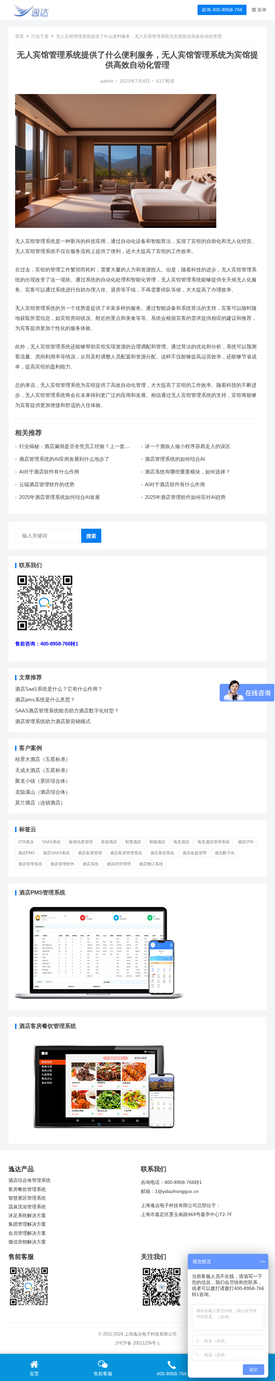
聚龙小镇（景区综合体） (42, 781)
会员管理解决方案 (27, 1233)
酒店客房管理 (90, 853)
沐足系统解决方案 (27, 1215)
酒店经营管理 (119, 864)
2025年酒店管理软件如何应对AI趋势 (185, 497)
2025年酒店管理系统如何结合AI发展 (59, 497)
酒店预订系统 (151, 864)
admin (106, 81)
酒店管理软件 (62, 864)
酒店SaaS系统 (56, 853)
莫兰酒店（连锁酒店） (40, 802)
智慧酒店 (133, 842)
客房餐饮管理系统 (27, 1189)
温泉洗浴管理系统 (27, 1206)
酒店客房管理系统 (126, 853)
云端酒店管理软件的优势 (46, 484)
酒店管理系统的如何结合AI (175, 459)
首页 (19, 36)
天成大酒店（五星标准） (42, 770)
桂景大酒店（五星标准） (42, 759)
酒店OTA (246, 842)
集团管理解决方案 (27, 1224)
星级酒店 (109, 842)
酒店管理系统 (30, 864)
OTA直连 (26, 842)
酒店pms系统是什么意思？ (45, 699)
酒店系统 (90, 864)
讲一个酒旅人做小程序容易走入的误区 (187, 446)
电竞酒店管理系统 (214, 842)
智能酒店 (157, 842)
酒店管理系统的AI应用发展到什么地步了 (64, 459)
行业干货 (40, 36)
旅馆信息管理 (81, 842)
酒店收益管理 (194, 853)
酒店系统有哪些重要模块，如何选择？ (187, 471)
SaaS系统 (51, 842)
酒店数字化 (225, 853)
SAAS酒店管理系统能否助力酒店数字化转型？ (67, 710)
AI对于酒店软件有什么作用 (49, 471)
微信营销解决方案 (27, 1241)
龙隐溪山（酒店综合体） (42, 792)
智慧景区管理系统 (27, 1198)
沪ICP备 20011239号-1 (137, 1343)
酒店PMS (26, 853)
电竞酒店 (181, 842)
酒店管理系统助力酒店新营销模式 (53, 721)
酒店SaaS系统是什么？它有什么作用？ (59, 689)
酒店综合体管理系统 (29, 1180)
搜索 (91, 536)
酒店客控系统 (162, 853)
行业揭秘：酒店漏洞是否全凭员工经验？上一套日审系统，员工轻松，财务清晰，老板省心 (74, 449)
